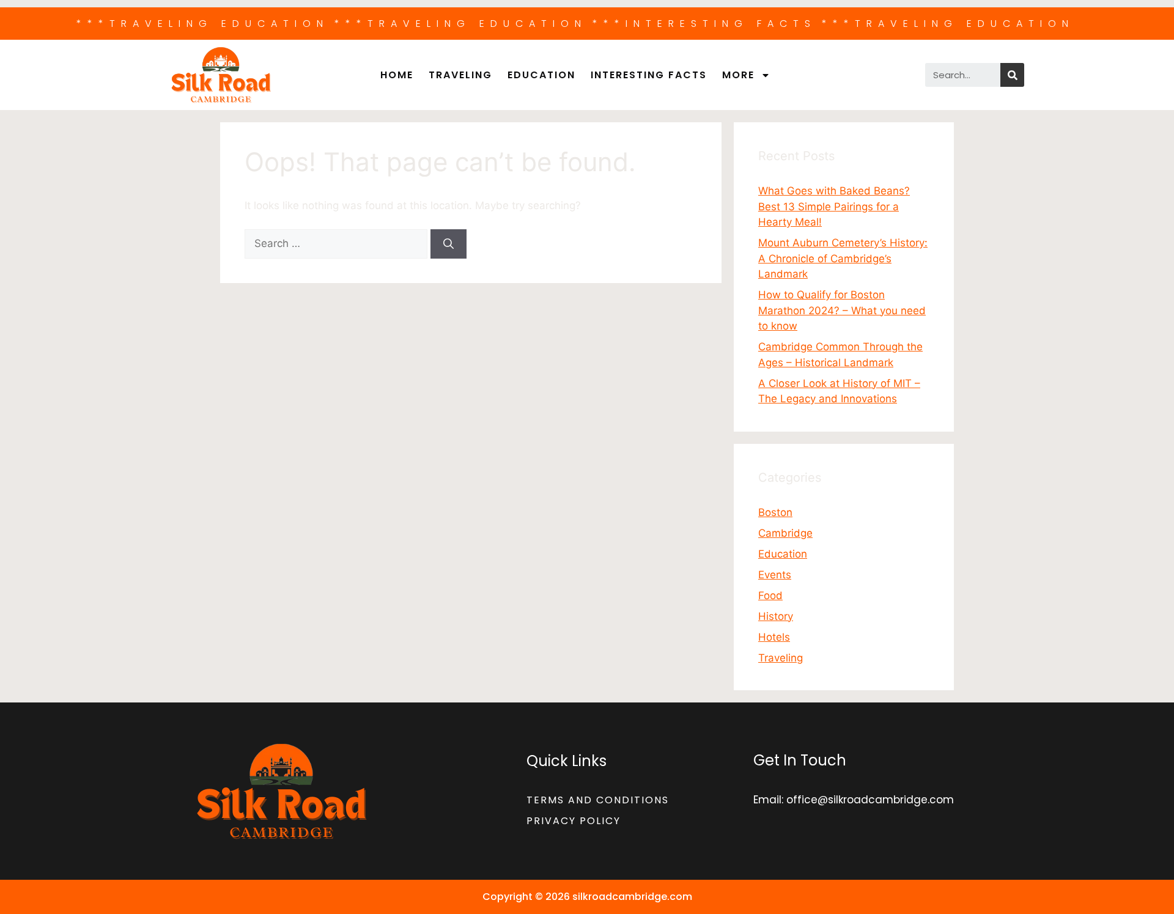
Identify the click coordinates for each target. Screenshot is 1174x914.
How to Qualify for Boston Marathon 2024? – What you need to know (842, 310)
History (775, 616)
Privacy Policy (573, 821)
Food (770, 595)
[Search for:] (337, 243)
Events (774, 575)
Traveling (460, 75)
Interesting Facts (649, 75)
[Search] (1012, 75)
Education (541, 75)
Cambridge (785, 533)
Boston (775, 512)
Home (396, 75)
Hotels (774, 637)
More (738, 75)
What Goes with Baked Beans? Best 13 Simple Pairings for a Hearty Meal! (834, 206)
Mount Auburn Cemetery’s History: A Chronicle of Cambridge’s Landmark (843, 258)
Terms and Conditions (597, 800)
